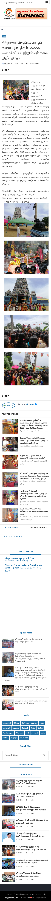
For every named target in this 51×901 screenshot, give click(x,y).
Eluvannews (24, 894)
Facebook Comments (39, 528)
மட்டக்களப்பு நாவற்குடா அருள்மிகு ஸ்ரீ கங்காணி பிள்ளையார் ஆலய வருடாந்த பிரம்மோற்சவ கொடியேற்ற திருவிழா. (34, 476)
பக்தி (4, 36)
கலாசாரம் (34, 723)
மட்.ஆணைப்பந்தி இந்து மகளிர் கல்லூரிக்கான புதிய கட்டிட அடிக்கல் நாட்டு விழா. (31, 689)
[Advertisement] (25, 602)
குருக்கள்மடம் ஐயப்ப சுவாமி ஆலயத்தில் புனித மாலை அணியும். (33, 456)
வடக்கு (43, 733)
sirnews (30, 404)
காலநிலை (16, 728)
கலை (42, 723)
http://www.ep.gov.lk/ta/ (19, 558)
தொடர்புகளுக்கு (8, 733)
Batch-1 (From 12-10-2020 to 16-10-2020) (23, 569)
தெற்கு (40, 728)
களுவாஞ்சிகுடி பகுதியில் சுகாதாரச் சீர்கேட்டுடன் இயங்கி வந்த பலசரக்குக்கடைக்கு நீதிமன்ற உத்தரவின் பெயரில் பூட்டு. (30, 657)
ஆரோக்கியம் (7, 723)
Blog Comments (13, 528)
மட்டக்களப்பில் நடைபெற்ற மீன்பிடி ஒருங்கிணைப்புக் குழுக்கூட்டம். (28, 874)
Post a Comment (12, 536)
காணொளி (6, 728)
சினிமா (33, 728)
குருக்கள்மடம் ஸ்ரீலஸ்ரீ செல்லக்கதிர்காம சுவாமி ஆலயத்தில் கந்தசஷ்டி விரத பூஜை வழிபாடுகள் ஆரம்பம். (33, 495)
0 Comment (34, 63)
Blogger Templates (12, 898)
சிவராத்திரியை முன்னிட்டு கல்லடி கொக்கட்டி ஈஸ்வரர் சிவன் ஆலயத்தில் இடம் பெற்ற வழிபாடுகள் (34, 440)
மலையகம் (35, 733)
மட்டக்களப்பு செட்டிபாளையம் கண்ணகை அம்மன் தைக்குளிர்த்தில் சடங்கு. (34, 511)
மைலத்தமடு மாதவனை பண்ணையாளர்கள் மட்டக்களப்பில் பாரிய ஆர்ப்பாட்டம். (32, 861)
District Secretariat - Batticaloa (23, 565)
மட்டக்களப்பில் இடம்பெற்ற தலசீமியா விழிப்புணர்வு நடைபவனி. (28, 640)
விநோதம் (14, 738)
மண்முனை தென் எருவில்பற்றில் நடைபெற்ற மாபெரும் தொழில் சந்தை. (31, 702)
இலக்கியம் (25, 723)
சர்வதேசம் (25, 728)
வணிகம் (5, 738)
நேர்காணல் (19, 733)
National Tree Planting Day (19, 560)
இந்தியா (16, 723)
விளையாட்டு (24, 738)
